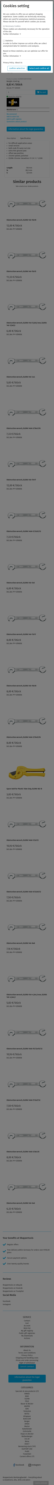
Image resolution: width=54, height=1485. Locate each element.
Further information (11, 34)
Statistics (9, 41)
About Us (18, 63)
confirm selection (17, 68)
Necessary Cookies (13, 26)
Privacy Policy (8, 63)
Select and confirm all (39, 68)
